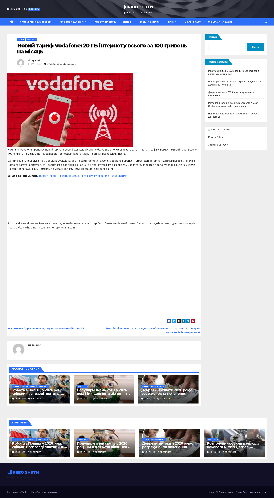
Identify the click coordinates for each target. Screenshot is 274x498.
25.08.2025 (215, 452)
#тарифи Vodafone (67, 64)
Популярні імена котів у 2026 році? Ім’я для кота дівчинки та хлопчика (104, 393)
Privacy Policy (215, 137)
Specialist (37, 60)
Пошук (212, 37)
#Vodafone (52, 64)
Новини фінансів (157, 386)
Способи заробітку (73, 22)
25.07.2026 (85, 452)
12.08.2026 (20, 452)
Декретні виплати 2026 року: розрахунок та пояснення (166, 392)
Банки (172, 22)
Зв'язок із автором (218, 145)
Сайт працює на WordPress (19, 492)
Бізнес (127, 22)
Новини (21, 39)
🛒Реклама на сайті (219, 129)
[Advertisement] (104, 201)
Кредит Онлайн (149, 22)
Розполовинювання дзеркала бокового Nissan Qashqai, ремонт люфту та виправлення (234, 447)
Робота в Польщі (29, 386)
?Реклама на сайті (220, 22)
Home (211, 492)
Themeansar (52, 492)
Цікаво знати (137, 7)
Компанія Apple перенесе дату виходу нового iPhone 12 (47, 328)
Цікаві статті (193, 22)
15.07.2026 (150, 452)
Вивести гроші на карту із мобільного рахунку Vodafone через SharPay (83, 175)
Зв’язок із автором (258, 492)
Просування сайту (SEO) (36, 22)
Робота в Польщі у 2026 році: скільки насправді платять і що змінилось (39, 393)
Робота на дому (105, 22)
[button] (266, 22)
